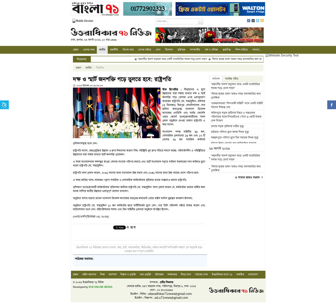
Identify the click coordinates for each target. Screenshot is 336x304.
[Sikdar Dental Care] (147, 9)
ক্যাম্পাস (112, 274)
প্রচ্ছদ (76, 50)
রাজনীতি (114, 50)
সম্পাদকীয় (195, 50)
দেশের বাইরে (144, 50)
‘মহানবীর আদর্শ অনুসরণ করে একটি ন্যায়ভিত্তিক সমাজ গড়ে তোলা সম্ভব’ (161, 59)
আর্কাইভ (240, 274)
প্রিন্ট (132, 227)
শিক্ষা (102, 274)
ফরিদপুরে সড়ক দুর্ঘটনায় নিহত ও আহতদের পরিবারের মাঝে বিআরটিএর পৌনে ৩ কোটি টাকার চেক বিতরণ (236, 117)
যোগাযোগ (253, 274)
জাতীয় (102, 50)
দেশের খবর (88, 50)
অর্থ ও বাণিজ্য (211, 50)
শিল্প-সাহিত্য (241, 50)
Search (200, 21)
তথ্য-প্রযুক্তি (145, 274)
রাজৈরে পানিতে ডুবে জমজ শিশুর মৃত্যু (230, 132)
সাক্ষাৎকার (172, 274)
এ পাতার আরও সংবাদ (248, 177)
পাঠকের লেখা (201, 274)
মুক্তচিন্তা (227, 50)
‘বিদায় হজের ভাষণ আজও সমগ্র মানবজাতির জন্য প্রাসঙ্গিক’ (228, 59)
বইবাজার (159, 274)
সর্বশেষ (216, 79)
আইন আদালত (89, 274)
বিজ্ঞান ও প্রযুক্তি (128, 274)
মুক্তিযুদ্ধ (181, 50)
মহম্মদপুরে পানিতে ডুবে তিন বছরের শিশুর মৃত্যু (234, 138)
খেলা (158, 50)
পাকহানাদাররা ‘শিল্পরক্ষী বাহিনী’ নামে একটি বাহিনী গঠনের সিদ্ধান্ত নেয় (237, 105)
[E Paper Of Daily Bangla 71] (95, 9)
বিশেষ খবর (128, 50)
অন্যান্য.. (256, 50)
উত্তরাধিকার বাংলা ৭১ (222, 274)
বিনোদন (169, 50)
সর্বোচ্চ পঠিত (231, 79)
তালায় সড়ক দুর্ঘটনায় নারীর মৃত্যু (227, 126)
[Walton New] (220, 9)
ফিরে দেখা (186, 274)
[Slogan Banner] (209, 36)
